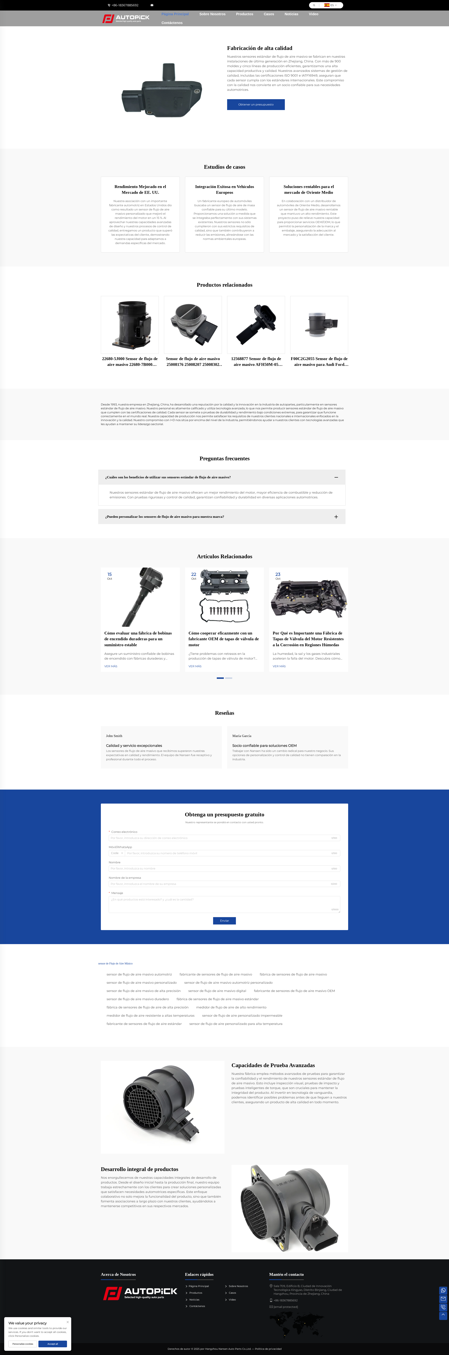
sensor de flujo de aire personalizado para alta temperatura (236, 1024)
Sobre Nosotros (212, 14)
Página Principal (175, 14)
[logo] (140, 1293)
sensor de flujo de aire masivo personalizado (142, 983)
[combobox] (117, 853)
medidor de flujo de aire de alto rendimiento (231, 1007)
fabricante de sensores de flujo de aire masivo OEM (294, 991)
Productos (244, 14)
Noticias (291, 14)
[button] (220, 678)
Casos (269, 14)
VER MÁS (110, 666)
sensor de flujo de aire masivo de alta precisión (144, 991)
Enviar (224, 920)
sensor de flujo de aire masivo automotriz (139, 974)
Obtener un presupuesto (256, 104)
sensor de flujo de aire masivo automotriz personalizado (228, 983)
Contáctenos (172, 23)
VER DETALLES (129, 324)
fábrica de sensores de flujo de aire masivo (293, 974)
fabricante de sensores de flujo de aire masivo (216, 974)
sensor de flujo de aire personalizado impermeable (242, 1016)
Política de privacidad (268, 1348)
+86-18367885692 (125, 5)
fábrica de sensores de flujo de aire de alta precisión (148, 1007)
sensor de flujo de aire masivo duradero (138, 999)
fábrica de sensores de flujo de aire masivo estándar (218, 999)
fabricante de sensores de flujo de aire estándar (144, 1024)
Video (313, 14)
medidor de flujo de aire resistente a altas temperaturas (151, 1016)
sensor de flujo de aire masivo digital (217, 991)
